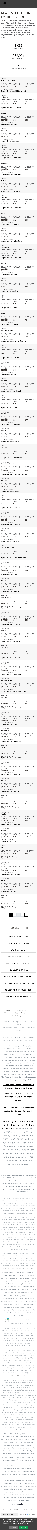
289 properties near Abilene (11, 157)
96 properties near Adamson (11, 207)
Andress (4, 480)
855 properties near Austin (10, 824)
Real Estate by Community (18, 963)
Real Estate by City (18, 950)
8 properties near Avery (9, 858)
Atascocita (4, 747)
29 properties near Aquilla (10, 591)
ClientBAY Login (20, 1013)
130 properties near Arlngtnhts (11, 708)
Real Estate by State (18, 936)
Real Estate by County (18, 943)
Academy (4, 164)
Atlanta (3, 780)
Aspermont (5, 730)
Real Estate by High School (18, 996)
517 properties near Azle (9, 908)
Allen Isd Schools (7, 330)
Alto (2, 364)
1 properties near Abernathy (11, 141)
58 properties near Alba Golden (12, 241)
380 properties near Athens (10, 774)
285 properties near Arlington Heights (14, 691)
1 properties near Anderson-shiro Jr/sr (14, 474)
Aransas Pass (6, 597)
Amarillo (4, 430)
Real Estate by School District (18, 976)
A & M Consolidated (8, 80)
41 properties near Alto (9, 374)
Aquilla (3, 580)
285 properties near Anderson (11, 458)
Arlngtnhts (4, 697)
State (29, 1507)
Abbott (3, 114)
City (10, 1509)
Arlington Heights (7, 680)
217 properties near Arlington (11, 674)
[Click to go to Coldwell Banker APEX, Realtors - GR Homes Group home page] (6, 4)
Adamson (4, 197)
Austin (3, 814)
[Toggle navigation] (32, 4)
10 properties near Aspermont (11, 741)
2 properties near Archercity (10, 624)
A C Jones (4, 97)
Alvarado (4, 380)
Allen (3, 314)
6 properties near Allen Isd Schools (13, 341)
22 (22, 915)
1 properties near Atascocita (11, 758)
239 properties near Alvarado (11, 391)
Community (24, 1509)
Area (31, 1509)
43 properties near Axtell (9, 891)
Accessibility (21, 1010)
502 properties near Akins (10, 224)
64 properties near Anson (10, 574)
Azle (2, 897)
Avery (3, 847)
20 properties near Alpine (10, 358)
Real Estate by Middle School (18, 990)
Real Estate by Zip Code (18, 956)
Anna (3, 530)
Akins (3, 214)
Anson (3, 564)
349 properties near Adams (10, 191)
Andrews (4, 497)
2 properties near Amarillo (10, 441)
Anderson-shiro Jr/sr (8, 464)
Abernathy (4, 130)
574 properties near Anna (10, 541)
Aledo (3, 297)
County (3, 1509)
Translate (33, 1514)
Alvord (3, 414)
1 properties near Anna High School (13, 558)
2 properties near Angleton (10, 524)
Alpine (3, 347)
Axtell (3, 880)
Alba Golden (5, 230)
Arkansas (4, 647)
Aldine (3, 280)
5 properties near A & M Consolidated (14, 91)
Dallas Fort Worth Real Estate (18, 1507)
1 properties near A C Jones (11, 107)
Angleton (4, 514)
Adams (3, 180)
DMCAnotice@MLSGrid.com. (18, 1375)
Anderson (4, 447)
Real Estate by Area (19, 970)
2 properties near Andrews (10, 508)
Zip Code (16, 1509)
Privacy (7, 1010)
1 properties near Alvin (9, 408)
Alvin (3, 397)
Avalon (3, 830)
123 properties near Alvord (10, 424)
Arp (2, 714)
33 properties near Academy (11, 174)
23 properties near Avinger (10, 874)
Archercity (4, 614)
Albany (3, 264)
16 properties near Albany (10, 274)
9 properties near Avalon (9, 841)
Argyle (3, 630)
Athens (3, 764)
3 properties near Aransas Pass (12, 608)
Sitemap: (5, 1507)
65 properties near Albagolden (11, 257)
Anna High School (7, 547)
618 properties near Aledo (10, 308)
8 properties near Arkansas (10, 658)
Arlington (4, 664)
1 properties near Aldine (9, 291)
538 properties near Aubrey (10, 808)
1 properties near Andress (10, 491)
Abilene (4, 147)
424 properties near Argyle (10, 641)
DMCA (6, 1013)
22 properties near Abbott (10, 124)
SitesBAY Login (17, 1016)
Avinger (4, 864)
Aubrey (3, 797)
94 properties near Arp (9, 724)
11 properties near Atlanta (10, 791)
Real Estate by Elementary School (18, 983)
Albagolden (5, 247)
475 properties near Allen (10, 324)
